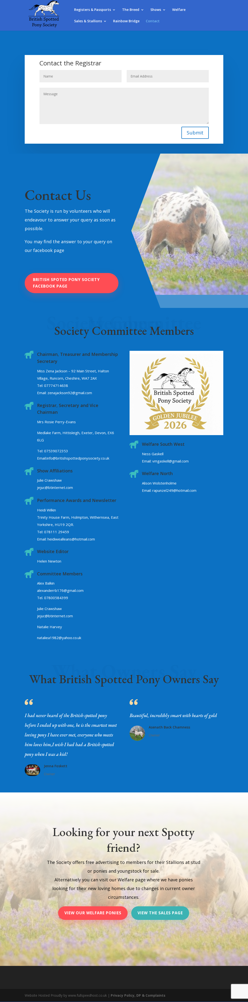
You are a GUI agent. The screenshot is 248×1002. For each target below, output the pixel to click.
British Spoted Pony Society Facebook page (66, 283)
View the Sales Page (160, 913)
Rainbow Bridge (126, 21)
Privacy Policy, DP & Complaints (138, 995)
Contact (153, 21)
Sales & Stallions (88, 21)
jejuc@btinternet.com (55, 487)
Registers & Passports (92, 10)
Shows (155, 10)
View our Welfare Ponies (92, 913)
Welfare (179, 10)
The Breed (130, 10)
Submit (195, 132)
